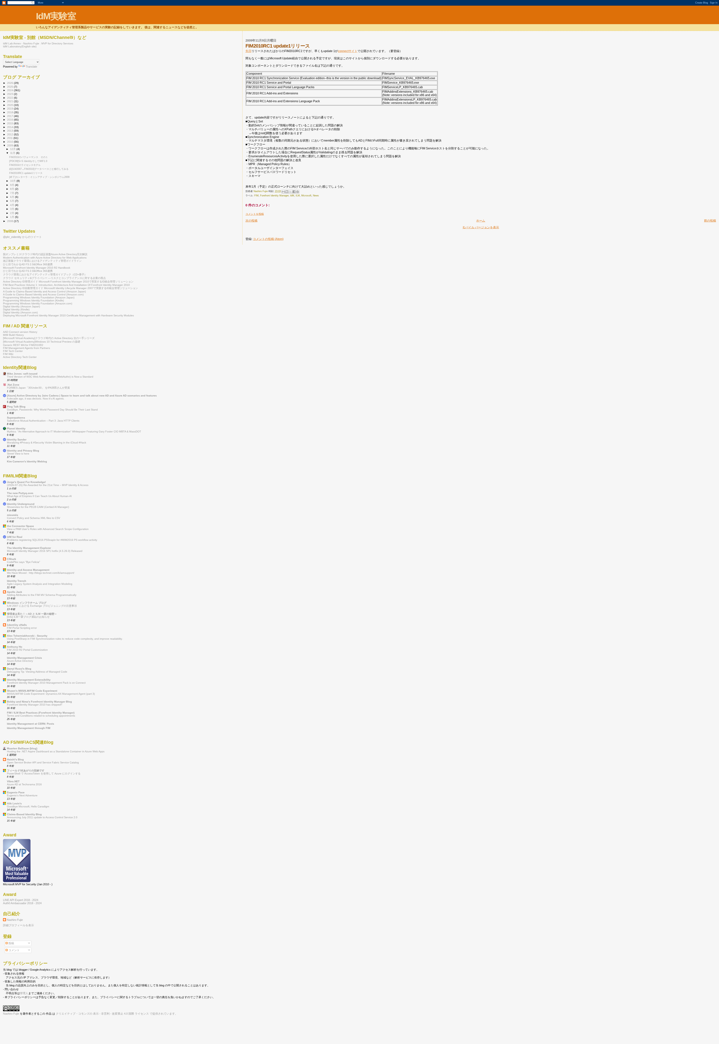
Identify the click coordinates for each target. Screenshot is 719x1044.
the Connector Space (20, 526)
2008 (10, 221)
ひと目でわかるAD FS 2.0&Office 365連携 (28, 264)
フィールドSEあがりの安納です (25, 770)
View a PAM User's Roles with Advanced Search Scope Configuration (48, 529)
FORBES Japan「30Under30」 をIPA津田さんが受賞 (38, 387)
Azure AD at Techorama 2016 (24, 784)
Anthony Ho (14, 646)
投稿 (11, 943)
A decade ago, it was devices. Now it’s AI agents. (35, 398)
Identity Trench (16, 580)
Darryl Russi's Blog (19, 668)
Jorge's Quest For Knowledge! (26, 482)
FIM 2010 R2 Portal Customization (27, 649)
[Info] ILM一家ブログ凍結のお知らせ (28, 617)
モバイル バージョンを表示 (480, 227)
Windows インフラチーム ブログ (26, 602)
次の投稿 (251, 220)
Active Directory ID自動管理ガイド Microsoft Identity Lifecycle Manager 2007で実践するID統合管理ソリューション (70, 288)
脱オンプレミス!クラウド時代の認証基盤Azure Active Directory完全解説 (45, 254)
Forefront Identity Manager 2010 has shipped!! (34, 704)
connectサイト (347, 51)
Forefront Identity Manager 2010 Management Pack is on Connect (46, 682)
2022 (10, 97)
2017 (10, 116)
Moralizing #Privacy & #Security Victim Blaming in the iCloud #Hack (46, 442)
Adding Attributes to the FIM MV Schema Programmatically (41, 595)
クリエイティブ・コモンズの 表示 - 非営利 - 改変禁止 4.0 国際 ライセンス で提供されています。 (117, 1013)
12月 (13, 149)
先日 (248, 51)
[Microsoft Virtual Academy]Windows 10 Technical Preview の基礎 (41, 341)
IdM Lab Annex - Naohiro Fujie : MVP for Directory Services (38, 43)
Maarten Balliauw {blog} (22, 748)
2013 (10, 130)
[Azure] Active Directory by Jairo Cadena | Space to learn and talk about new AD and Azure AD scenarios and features (82, 395)
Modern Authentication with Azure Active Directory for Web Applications (45, 257)
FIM (256, 195)
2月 (12, 213)
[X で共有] (290, 192)
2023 (10, 93)
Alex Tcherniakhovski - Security (27, 635)
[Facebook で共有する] (294, 192)
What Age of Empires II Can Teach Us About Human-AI (39, 496)
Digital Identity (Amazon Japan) (21, 306)
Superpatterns (16, 417)
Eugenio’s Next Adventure (22, 795)
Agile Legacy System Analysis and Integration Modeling (39, 584)
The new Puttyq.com (20, 493)
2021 (10, 101)
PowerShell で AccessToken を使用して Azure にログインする (44, 773)
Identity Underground (20, 503)
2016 (10, 119)
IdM (292, 195)
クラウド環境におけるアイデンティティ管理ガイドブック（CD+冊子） (45, 274)
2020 (10, 105)
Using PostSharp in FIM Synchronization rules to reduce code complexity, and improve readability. (65, 638)
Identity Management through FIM (28, 728)
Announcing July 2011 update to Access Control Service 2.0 (42, 817)
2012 (10, 134)
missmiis (12, 514)
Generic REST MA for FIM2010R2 (23, 345)
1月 (12, 217)
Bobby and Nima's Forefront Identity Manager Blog (39, 701)
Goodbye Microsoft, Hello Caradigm (28, 806)
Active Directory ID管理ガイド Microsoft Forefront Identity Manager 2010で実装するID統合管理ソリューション (68, 281)
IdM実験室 (56, 16)
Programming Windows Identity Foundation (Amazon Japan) (39, 297)
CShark (11, 558)
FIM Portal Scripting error (22, 628)
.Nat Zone (13, 384)
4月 (12, 205)
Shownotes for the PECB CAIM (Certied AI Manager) (38, 507)
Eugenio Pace (16, 792)
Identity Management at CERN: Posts (30, 723)
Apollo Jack (14, 591)
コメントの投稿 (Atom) (268, 239)
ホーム (480, 220)
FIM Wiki (8, 353)
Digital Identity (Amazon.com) (20, 312)
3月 (12, 209)
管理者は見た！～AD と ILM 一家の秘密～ (32, 613)
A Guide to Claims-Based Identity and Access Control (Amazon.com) (43, 294)
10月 (13, 181)
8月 (12, 189)
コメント (14, 950)
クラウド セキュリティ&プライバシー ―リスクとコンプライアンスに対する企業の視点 (54, 277)
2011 (10, 137)
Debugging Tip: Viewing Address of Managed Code (37, 671)
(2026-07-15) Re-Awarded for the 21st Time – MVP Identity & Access (47, 485)
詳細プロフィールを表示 (18, 925)
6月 (12, 197)
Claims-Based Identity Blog (24, 814)
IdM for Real (14, 536)
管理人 (24, 993)
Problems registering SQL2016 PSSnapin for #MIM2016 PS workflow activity (52, 540)
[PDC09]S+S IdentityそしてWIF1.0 (28, 161)
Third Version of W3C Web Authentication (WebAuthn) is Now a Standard (50, 376)
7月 (12, 193)
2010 (10, 141)
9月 (12, 185)
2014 (10, 127)
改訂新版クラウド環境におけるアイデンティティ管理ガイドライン (42, 260)
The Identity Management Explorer (29, 547)
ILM (298, 195)
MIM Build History (13, 334)
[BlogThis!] (287, 192)
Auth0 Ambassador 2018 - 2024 (22, 903)
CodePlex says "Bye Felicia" (23, 562)
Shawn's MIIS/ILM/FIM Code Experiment (32, 690)
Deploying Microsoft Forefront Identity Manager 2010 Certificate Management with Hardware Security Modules (68, 315)
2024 (10, 90)
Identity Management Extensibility (29, 679)
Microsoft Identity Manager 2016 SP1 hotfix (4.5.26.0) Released (44, 551)
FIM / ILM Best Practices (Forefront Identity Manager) (41, 712)
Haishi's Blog (15, 759)
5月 (12, 201)
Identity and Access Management (28, 569)
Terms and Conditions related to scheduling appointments (41, 715)
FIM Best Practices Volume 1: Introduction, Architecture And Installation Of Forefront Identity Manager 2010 (66, 284)
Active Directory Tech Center (20, 356)
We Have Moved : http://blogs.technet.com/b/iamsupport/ (40, 573)
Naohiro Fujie (261, 191)
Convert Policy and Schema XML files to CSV (33, 518)
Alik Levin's (14, 803)
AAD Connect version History (20, 331)
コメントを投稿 (254, 213)
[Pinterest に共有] (297, 192)
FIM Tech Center (13, 350)
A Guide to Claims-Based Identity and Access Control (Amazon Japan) (44, 291)
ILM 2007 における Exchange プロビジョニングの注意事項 (42, 605)
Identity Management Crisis (24, 657)
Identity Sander (16, 439)
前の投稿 (710, 220)
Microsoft (306, 195)
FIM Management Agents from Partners (26, 348)
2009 (10, 145)
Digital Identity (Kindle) (16, 309)
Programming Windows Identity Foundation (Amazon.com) (37, 303)
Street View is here (18, 453)
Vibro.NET (13, 781)
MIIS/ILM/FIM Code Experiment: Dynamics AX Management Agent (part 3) (51, 693)
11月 (13, 153)
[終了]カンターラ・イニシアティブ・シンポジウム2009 (39, 177)
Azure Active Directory (20, 660)
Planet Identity (16, 428)
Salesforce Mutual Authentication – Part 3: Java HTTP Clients (43, 420)
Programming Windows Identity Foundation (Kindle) (33, 300)
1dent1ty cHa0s (17, 624)
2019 (10, 108)
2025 (10, 86)
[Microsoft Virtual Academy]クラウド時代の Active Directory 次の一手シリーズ (49, 338)
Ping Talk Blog (16, 406)
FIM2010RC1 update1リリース (26, 173)
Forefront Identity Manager (274, 195)
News (316, 195)
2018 (10, 112)
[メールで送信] (283, 192)
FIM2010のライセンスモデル (25, 165)
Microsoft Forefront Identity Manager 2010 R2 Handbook (36, 267)
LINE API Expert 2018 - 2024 (20, 900)
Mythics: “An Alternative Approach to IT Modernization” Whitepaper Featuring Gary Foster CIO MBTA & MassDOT (74, 431)
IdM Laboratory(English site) (20, 46)
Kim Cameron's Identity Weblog (27, 461)
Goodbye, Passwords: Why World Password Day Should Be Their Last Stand (52, 409)
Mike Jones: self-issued (22, 373)
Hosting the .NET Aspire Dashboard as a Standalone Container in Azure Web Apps (55, 751)
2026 (10, 82)
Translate (31, 66)
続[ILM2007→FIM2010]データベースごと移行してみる (39, 169)
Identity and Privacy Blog (23, 450)
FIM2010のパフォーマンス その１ (28, 157)
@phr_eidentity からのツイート (22, 236)
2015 (10, 123)
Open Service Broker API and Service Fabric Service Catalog (43, 762)
